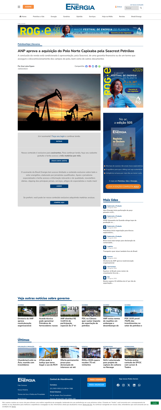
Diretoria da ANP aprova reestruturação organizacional (118, 262)
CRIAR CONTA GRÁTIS (59, 161)
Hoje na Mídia (107, 16)
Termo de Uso (87, 405)
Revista (122, 16)
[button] (19, 6)
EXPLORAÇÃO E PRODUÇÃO (26, 346)
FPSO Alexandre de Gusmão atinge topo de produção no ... (119, 221)
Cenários (66, 16)
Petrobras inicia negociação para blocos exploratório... (118, 232)
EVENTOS (85, 346)
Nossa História (23, 390)
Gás (108, 277)
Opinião (79, 16)
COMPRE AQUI (59, 203)
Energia (54, 16)
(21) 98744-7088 (67, 388)
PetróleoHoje (24, 44)
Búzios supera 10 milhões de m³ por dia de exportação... (119, 282)
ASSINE (28, 7)
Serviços (92, 16)
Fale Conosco (22, 385)
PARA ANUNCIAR (96, 385)
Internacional (111, 267)
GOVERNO (21, 305)
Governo (36, 44)
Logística (110, 246)
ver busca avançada (136, 5)
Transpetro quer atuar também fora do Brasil (120, 251)
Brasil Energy (136, 16)
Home (23, 16)
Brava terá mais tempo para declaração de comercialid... (119, 242)
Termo (14, 407)
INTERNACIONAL (108, 346)
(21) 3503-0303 (55, 388)
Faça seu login (58, 136)
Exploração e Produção (114, 206)
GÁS (40, 346)
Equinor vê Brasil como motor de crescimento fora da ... (115, 272)
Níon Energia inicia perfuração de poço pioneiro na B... (118, 211)
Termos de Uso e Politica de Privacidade (31, 394)
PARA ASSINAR (96, 379)
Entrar (119, 7)
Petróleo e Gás (38, 16)
